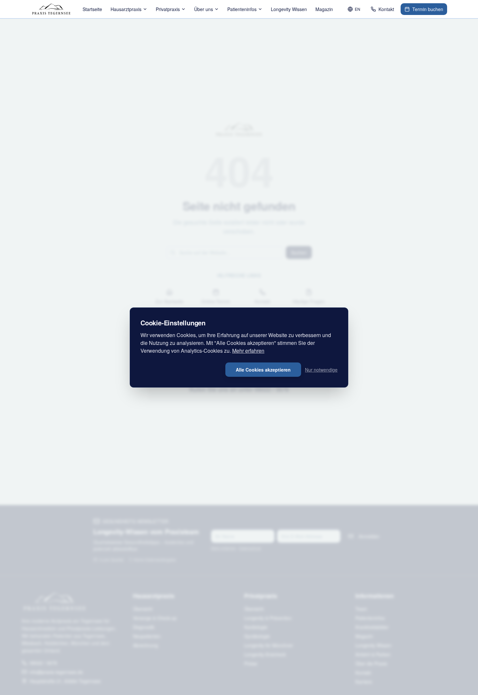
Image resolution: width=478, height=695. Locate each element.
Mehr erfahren (248, 350)
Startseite (92, 9)
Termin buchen (427, 9)
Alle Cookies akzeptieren (263, 369)
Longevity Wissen (289, 9)
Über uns (203, 9)
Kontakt (386, 9)
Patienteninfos (242, 9)
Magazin (324, 9)
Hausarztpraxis (126, 9)
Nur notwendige (321, 369)
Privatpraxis (168, 9)
